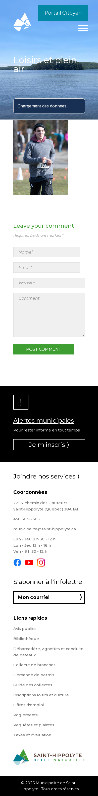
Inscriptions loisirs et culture (41, 695)
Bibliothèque (26, 638)
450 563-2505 (26, 518)
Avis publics (24, 628)
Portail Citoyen (63, 13)
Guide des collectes (32, 685)
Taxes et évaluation (32, 735)
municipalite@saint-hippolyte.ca (44, 529)
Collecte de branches (34, 664)
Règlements (25, 714)
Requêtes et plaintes (33, 725)
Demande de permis (33, 674)
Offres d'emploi (28, 704)
